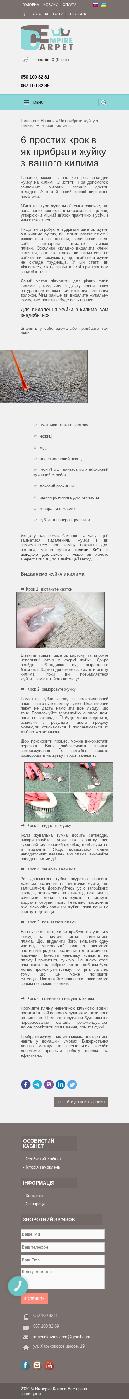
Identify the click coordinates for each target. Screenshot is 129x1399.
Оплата (69, 5)
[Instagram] (37, 1365)
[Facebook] (25, 1365)
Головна (31, 5)
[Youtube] (49, 1365)
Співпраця (77, 14)
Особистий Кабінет (43, 1158)
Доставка (32, 14)
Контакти (54, 14)
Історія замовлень (43, 1167)
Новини (50, 5)
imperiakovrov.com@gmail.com (61, 1336)
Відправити (34, 1298)
